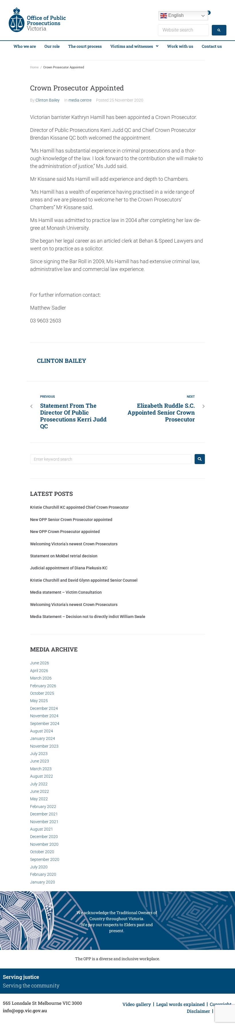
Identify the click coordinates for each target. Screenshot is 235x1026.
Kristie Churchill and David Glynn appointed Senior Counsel (84, 580)
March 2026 (41, 678)
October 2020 (42, 851)
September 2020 (44, 859)
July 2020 (39, 867)
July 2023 (39, 753)
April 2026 (39, 670)
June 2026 (39, 663)
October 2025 (42, 693)
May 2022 (39, 799)
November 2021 (44, 821)
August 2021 (41, 829)
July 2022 (39, 784)
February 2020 (43, 874)
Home (34, 67)
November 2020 (44, 844)
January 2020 (42, 882)
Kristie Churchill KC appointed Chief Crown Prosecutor (79, 507)
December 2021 (44, 814)
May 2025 (39, 700)
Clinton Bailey (48, 100)
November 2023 (44, 746)
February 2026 (43, 686)
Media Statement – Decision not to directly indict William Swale (87, 616)
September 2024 (44, 723)
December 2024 (44, 708)
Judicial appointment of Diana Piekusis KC (68, 568)
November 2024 (44, 716)
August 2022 (41, 776)
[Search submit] (219, 30)
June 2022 (39, 791)
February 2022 (43, 806)
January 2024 (42, 738)
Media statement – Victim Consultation (66, 592)
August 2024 (41, 731)
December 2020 (44, 836)
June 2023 (39, 761)
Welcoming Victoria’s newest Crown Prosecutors (73, 544)
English (175, 15)
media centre (79, 100)
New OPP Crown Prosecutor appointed (65, 531)
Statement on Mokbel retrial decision (63, 556)
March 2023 (41, 768)
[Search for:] (111, 459)
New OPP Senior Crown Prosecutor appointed (71, 519)
